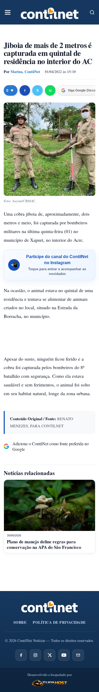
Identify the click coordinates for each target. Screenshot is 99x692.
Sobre (20, 622)
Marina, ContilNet (25, 71)
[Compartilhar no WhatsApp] (50, 90)
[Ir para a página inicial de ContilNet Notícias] (49, 606)
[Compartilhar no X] (37, 90)
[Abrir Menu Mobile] (7, 12)
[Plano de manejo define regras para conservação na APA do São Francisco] (49, 505)
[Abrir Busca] (92, 12)
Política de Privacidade (59, 622)
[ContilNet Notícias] (50, 12)
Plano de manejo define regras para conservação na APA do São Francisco (44, 544)
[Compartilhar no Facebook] (25, 90)
